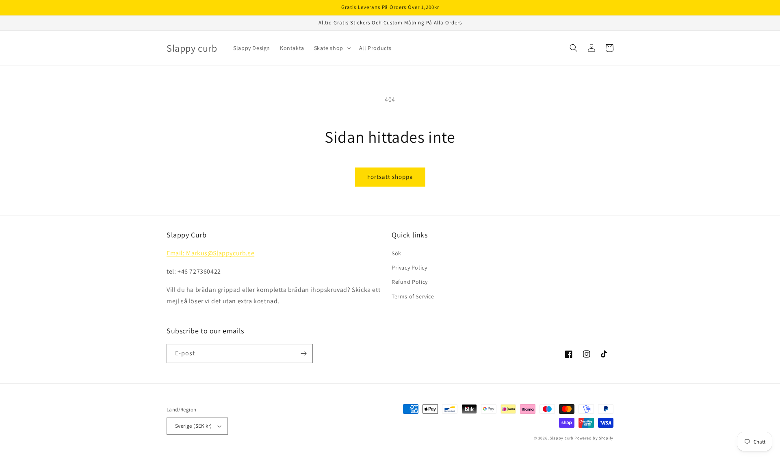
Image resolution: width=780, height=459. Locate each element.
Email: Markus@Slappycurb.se (210, 253)
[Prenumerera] (303, 353)
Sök (396, 253)
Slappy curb (562, 438)
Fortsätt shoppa (390, 177)
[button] (331, 48)
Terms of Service (413, 296)
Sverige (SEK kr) (193, 425)
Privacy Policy (409, 267)
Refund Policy (410, 281)
